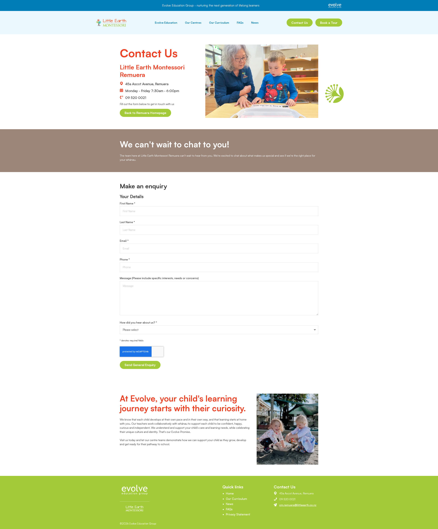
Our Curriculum (219, 22)
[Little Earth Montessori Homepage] (111, 22)
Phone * (125, 259)
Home (230, 493)
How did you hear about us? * (138, 322)
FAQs (240, 22)
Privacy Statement (238, 514)
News (255, 22)
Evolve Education (166, 22)
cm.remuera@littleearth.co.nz (297, 505)
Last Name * (127, 222)
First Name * (127, 203)
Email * (124, 240)
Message (159, 278)
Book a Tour (328, 23)
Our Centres (193, 22)
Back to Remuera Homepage (145, 113)
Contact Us (299, 23)
